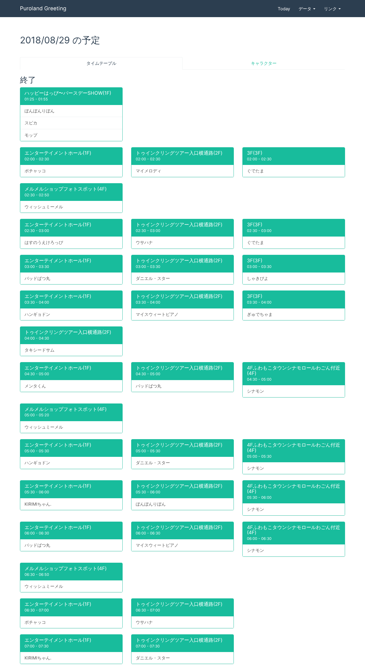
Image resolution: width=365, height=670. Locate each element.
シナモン (255, 391)
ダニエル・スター (153, 278)
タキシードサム (39, 350)
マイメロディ (148, 170)
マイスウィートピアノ (157, 314)
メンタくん (35, 386)
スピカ (31, 123)
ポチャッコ (35, 170)
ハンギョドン (37, 314)
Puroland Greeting (43, 8)
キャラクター (264, 63)
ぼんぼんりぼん (39, 111)
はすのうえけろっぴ (44, 242)
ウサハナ (144, 242)
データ (306, 8)
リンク (331, 8)
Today (284, 8)
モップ (31, 135)
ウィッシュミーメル (44, 206)
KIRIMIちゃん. (38, 504)
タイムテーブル (101, 63)
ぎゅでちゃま (260, 314)
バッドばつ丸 (37, 278)
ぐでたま (255, 170)
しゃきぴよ (257, 278)
